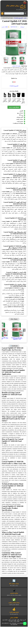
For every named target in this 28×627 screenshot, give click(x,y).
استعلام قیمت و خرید (14, 107)
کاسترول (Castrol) (18, 18)
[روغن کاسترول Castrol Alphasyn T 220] (17, 336)
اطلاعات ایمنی (5, 26)
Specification (14, 26)
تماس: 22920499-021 (21, 9)
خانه (25, 18)
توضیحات (22, 26)
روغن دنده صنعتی (16, 65)
